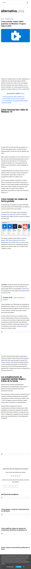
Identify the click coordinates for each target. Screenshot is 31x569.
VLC (25, 170)
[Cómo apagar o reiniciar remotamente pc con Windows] (15, 502)
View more (7, 563)
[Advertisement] (15, 60)
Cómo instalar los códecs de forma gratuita (13, 98)
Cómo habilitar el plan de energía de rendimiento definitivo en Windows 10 (14, 529)
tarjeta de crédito (17, 89)
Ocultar (22, 93)
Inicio (2, 19)
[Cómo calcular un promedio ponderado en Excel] (15, 539)
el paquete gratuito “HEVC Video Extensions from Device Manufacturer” (13, 240)
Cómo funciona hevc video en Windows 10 (13, 96)
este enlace (24, 326)
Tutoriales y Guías (9, 19)
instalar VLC (25, 288)
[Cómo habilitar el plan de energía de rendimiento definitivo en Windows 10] (15, 520)
